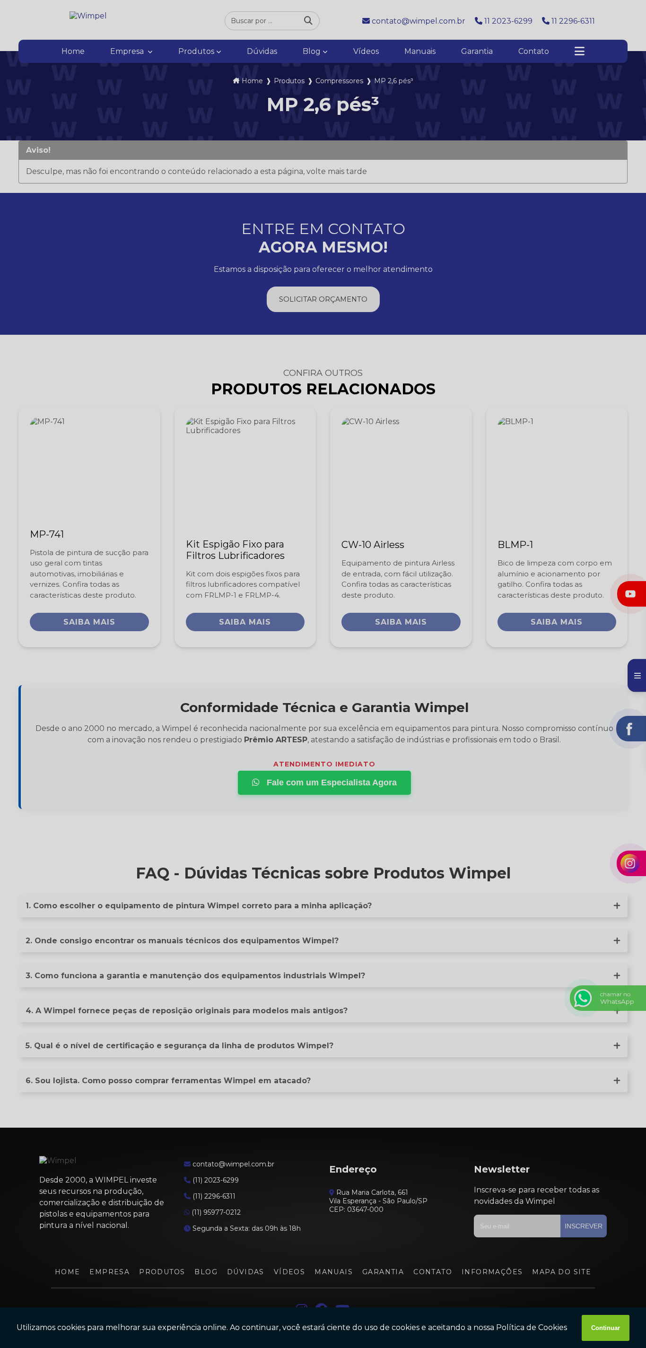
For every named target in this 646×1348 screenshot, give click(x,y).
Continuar (605, 1327)
